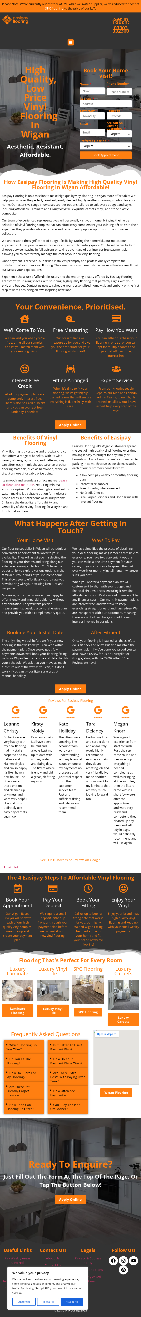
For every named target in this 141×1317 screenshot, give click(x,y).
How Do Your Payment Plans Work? (66, 1061)
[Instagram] (123, 1260)
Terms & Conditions (88, 1270)
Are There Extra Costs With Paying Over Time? (67, 1077)
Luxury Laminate (17, 971)
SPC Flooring (88, 969)
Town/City (87, 110)
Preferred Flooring (93, 140)
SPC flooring (54, 8)
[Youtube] (133, 1260)
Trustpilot (11, 867)
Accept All (72, 1301)
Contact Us (53, 1265)
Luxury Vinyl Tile (52, 971)
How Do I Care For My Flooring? (21, 1075)
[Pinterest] (123, 1269)
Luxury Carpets (123, 971)
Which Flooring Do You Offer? (21, 1047)
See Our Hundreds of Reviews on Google (70, 860)
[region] (47, 1288)
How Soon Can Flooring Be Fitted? (20, 1107)
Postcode (114, 110)
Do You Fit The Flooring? (18, 1061)
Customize (24, 1301)
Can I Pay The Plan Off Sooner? (65, 1107)
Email (84, 124)
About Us (53, 1258)
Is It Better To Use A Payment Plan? (66, 1047)
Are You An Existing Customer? (115, 125)
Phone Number (118, 84)
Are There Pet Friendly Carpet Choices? (18, 1091)
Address (86, 98)
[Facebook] (113, 1260)
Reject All (48, 1301)
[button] (71, 42)
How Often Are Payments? (62, 1093)
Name (84, 84)
